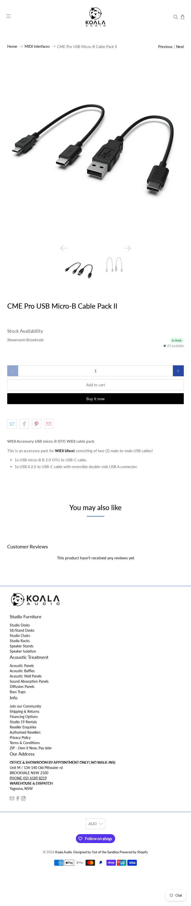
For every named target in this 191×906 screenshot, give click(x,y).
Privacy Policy (20, 737)
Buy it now (95, 398)
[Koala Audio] (95, 17)
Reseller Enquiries (23, 727)
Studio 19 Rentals (23, 722)
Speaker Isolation (23, 651)
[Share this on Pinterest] (36, 424)
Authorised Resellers (25, 732)
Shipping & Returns (24, 711)
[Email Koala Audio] (12, 799)
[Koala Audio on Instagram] (23, 799)
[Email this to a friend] (48, 424)
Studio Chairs (20, 635)
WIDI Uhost (65, 450)
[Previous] (64, 248)
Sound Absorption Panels (29, 681)
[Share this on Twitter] (12, 424)
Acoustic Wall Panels (26, 676)
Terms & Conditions (25, 743)
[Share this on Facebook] (24, 424)
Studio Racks (20, 641)
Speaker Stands (21, 646)
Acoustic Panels (22, 666)
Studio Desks (20, 625)
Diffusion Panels (22, 686)
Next (180, 46)
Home (12, 46)
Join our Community (25, 706)
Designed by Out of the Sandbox (96, 852)
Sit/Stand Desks (22, 630)
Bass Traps (18, 692)
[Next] (127, 248)
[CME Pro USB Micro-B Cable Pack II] (95, 152)
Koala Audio (63, 852)
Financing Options (24, 717)
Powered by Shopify (134, 852)
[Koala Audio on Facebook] (17, 799)
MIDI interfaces (37, 46)
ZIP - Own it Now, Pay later (31, 748)
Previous (165, 46)
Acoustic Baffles (22, 671)
